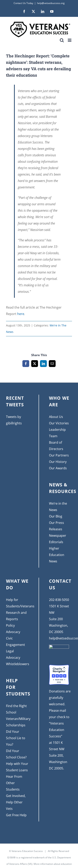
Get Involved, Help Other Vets (16, 802)
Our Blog (55, 516)
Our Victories (59, 423)
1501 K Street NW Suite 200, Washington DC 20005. (58, 755)
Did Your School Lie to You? (15, 738)
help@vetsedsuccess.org (51, 3)
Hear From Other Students (14, 783)
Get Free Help (16, 815)
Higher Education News (56, 554)
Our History (58, 461)
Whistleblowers (17, 664)
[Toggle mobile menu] (70, 40)
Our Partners (59, 455)
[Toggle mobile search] (62, 40)
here (20, 314)
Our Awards (58, 468)
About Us (56, 417)
